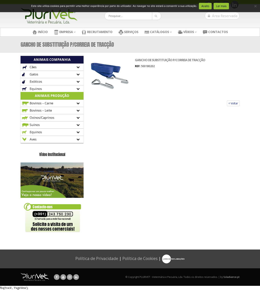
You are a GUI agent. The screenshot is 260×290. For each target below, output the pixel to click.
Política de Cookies (140, 258)
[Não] (255, 6)
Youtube (63, 277)
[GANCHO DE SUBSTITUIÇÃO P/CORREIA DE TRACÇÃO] (109, 74)
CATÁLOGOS (159, 32)
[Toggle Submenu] (52, 67)
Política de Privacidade (96, 258)
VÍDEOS (188, 32)
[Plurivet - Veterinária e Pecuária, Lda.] (49, 16)
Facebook (57, 277)
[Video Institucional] (52, 180)
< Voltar (233, 103)
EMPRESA (66, 32)
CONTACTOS (217, 32)
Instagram (70, 277)
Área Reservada (224, 15)
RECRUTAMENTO (99, 32)
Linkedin (76, 277)
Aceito (205, 6)
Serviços (130, 32)
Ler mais (221, 6)
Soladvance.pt (231, 277)
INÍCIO (42, 32)
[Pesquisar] (156, 16)
